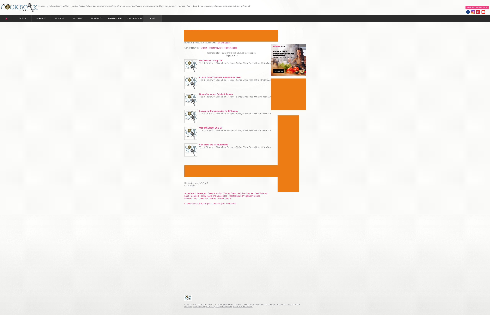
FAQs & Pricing (96, 18)
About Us (22, 18)
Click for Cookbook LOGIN (477, 7)
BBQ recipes (205, 203)
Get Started (78, 18)
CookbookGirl (199, 306)
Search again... (225, 43)
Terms (245, 304)
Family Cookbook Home (19, 8)
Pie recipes (231, 203)
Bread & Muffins (215, 193)
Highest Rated (230, 48)
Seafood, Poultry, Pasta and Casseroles (209, 196)
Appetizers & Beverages (195, 193)
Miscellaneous (224, 198)
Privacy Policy (228, 304)
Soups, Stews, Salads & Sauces (238, 193)
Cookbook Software (134, 18)
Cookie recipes (191, 203)
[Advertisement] (230, 36)
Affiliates (210, 306)
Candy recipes (218, 203)
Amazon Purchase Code (258, 304)
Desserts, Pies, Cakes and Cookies (200, 198)
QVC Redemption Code (223, 306)
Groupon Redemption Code (280, 304)
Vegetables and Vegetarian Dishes (244, 196)
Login (152, 18)
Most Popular (215, 48)
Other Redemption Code (243, 306)
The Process (59, 18)
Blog (220, 304)
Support (239, 304)
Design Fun (40, 18)
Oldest (204, 48)
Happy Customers (115, 18)
